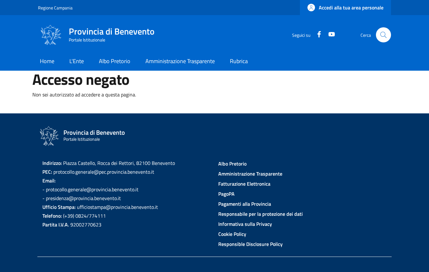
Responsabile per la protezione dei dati (260, 214)
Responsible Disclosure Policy (250, 244)
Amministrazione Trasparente (250, 173)
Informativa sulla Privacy (245, 224)
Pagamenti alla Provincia (244, 204)
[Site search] (383, 34)
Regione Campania (55, 7)
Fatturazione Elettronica (244, 184)
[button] (345, 7)
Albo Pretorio (232, 163)
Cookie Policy (232, 234)
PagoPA (226, 194)
